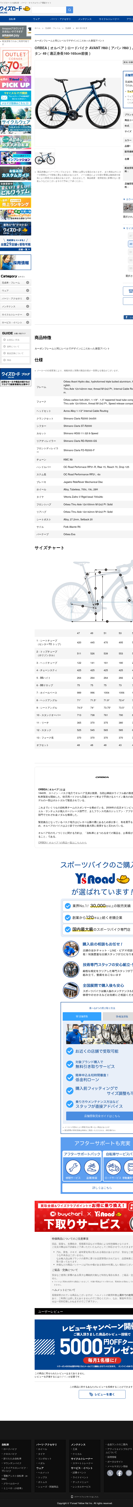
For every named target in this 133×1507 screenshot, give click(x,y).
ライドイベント (80, 1477)
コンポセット (45, 1458)
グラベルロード (11, 1483)
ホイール (42, 1449)
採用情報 (111, 1457)
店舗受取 (83, 1016)
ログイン (63, 1376)
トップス (42, 1477)
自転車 (12, 19)
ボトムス (42, 1482)
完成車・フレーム (11, 282)
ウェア (36, 19)
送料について (13, 346)
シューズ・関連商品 (48, 1486)
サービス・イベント (12, 322)
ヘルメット (43, 1472)
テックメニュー (80, 1482)
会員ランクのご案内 (117, 1444)
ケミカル (77, 1453)
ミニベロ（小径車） (13, 1488)
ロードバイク (10, 1449)
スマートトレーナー (83, 1463)
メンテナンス (85, 19)
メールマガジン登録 (117, 1466)
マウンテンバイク (12, 1463)
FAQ (9, 360)
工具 (75, 1449)
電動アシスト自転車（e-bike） (15, 1477)
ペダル (41, 1463)
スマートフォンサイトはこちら (86, 1496)
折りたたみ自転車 (12, 1458)
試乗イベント (79, 1472)
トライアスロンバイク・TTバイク (15, 1469)
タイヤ (41, 1453)
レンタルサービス (82, 1486)
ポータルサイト (115, 1461)
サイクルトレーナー (109, 19)
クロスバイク (10, 1453)
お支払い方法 (13, 339)
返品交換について (15, 353)
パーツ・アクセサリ (61, 19)
